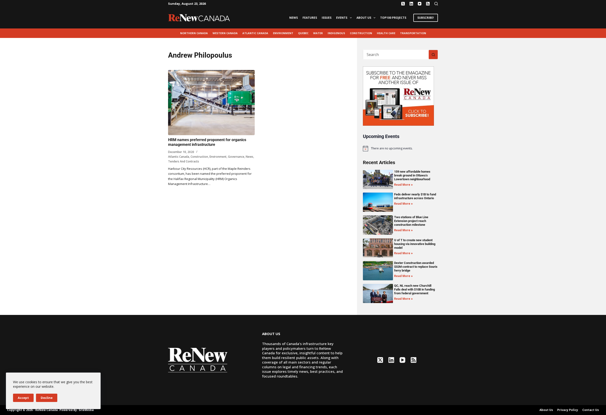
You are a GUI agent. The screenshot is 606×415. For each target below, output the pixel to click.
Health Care (386, 33)
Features (310, 18)
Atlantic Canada (255, 33)
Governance (236, 157)
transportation (413, 33)
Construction (361, 33)
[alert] (400, 148)
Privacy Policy (567, 410)
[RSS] (428, 3)
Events (341, 18)
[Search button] (433, 54)
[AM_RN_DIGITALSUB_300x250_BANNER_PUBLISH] (398, 95)
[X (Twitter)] (403, 3)
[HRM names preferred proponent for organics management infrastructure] (211, 102)
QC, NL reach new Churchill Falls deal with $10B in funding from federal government (414, 289)
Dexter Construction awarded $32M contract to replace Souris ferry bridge (415, 266)
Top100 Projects (393, 18)
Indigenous (336, 33)
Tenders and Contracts (183, 161)
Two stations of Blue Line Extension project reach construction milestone (411, 220)
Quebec (303, 33)
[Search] (436, 3)
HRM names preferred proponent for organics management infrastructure (207, 142)
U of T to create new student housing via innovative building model (414, 243)
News (293, 18)
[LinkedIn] (411, 3)
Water (318, 33)
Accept (23, 398)
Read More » (403, 185)
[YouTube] (419, 3)
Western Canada (225, 33)
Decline (47, 398)
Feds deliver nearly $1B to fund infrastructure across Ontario (415, 196)
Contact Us (590, 410)
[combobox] (396, 54)
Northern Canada (194, 33)
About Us (363, 18)
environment (283, 33)
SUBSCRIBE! (425, 18)
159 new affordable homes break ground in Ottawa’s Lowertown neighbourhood (412, 175)
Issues (326, 18)
